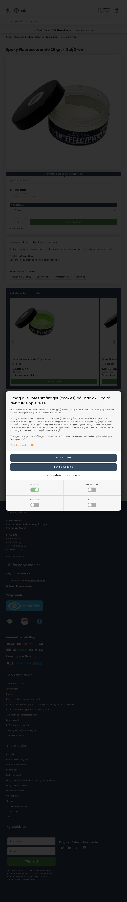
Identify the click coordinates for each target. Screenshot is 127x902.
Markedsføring (92, 484)
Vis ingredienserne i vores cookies (63, 475)
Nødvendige (35, 484)
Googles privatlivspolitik (22, 445)
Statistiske (92, 500)
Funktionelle (35, 500)
